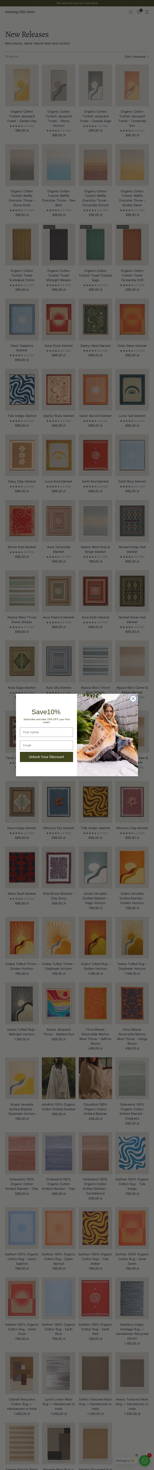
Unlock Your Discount (46, 756)
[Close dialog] (133, 698)
